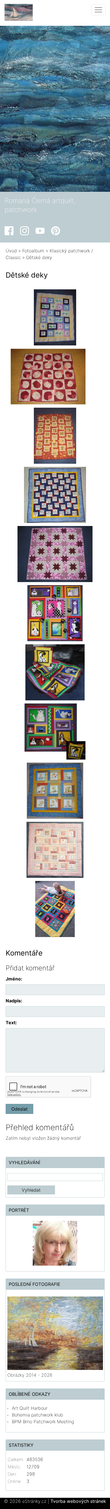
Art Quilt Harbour (29, 1408)
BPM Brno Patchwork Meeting (43, 1421)
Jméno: (14, 979)
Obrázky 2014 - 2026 (29, 1375)
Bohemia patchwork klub (37, 1415)
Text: (11, 1022)
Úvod (11, 250)
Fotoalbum (33, 250)
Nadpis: (14, 1000)
